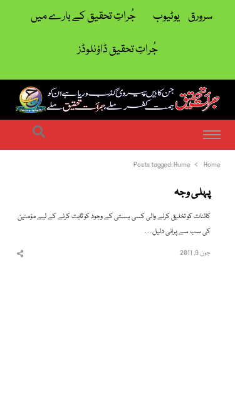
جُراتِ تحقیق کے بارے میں (83, 16)
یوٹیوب (166, 16)
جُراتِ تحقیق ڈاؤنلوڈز (118, 49)
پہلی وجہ (192, 193)
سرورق (200, 16)
